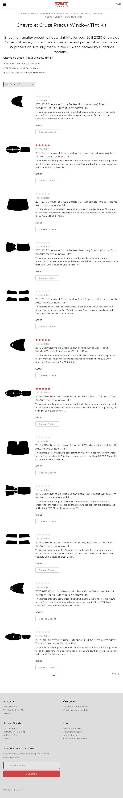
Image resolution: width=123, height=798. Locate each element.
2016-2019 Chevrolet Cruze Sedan (21, 63)
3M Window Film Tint (14, 731)
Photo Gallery (10, 706)
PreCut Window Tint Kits (75, 710)
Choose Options (47, 132)
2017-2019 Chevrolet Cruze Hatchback (24, 72)
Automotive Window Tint (75, 706)
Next (114, 673)
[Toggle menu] (4, 4)
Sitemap (7, 713)
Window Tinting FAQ (13, 710)
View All (7, 738)
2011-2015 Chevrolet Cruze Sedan (21, 68)
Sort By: (8, 84)
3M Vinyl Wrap (10, 735)
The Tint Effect (10, 728)
